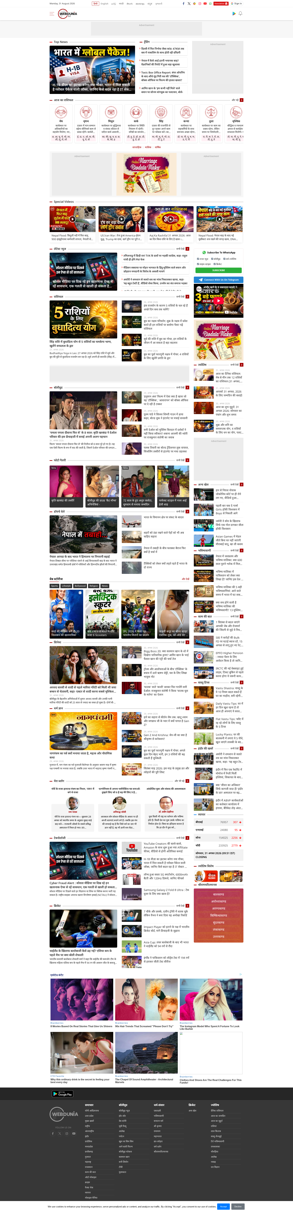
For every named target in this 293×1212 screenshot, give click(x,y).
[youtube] (205, 3)
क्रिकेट (57, 906)
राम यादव (73, 811)
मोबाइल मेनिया (91, 1197)
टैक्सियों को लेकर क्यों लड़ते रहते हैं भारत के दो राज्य (165, 565)
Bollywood (80, 586)
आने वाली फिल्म (126, 1146)
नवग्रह (213, 1161)
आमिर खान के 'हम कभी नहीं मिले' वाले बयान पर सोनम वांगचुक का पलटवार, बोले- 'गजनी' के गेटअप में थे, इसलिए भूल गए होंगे (162, 92)
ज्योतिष (202, 365)
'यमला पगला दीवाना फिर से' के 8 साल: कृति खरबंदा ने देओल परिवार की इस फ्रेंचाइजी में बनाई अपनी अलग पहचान (83, 435)
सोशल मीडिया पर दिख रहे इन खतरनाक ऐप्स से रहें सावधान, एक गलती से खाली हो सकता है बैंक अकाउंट (83, 283)
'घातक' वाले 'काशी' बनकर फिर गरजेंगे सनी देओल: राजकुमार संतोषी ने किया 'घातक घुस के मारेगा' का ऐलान (166, 690)
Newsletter (219, 3)
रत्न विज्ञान (215, 1166)
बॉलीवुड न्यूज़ (124, 1110)
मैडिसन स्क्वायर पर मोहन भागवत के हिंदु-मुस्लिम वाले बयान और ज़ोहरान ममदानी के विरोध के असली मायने (154, 269)
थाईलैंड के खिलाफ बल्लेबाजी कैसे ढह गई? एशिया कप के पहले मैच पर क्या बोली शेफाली (81, 953)
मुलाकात (122, 1172)
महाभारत (158, 1136)
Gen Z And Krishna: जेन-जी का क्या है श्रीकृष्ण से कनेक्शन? (165, 737)
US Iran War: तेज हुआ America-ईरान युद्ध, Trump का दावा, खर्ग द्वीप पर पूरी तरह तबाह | (121, 237)
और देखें (185, 579)
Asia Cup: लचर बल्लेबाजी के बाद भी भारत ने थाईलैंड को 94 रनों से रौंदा (166, 944)
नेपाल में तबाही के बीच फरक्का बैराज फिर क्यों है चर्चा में (165, 550)
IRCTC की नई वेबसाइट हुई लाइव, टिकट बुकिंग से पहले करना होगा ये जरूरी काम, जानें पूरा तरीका (229, 672)
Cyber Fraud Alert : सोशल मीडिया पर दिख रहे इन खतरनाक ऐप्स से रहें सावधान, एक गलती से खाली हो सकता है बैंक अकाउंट (83, 885)
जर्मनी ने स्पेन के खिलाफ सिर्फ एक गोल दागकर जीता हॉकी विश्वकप (229, 524)
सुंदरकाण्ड (218, 922)
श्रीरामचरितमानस (207, 885)
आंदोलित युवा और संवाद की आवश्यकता (166, 788)
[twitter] (189, 3)
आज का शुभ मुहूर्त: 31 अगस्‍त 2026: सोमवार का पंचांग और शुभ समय (229, 410)
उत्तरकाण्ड (218, 936)
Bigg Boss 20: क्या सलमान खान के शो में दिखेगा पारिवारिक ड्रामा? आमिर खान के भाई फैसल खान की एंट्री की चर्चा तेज (166, 655)
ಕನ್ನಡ (150, 3)
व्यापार (201, 814)
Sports (54, 586)
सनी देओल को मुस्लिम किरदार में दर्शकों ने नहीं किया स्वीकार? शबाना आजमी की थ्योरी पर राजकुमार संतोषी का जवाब (166, 433)
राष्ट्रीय (87, 1126)
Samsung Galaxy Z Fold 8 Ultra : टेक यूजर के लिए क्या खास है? (166, 892)
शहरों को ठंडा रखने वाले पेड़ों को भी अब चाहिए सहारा (164, 534)
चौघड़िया (214, 1151)
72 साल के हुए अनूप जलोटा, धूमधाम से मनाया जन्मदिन (137, 502)
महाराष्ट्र (88, 1161)
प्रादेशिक (88, 1141)
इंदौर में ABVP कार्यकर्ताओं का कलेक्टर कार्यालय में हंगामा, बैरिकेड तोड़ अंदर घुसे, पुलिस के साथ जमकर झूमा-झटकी (229, 804)
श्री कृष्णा (158, 1126)
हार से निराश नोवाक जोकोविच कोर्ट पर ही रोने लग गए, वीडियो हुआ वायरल (228, 494)
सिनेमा (53, 468)
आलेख (122, 1131)
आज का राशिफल (63, 100)
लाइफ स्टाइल (205, 264)
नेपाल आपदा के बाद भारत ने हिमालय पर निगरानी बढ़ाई (80, 557)
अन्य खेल (203, 484)
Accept (223, 1206)
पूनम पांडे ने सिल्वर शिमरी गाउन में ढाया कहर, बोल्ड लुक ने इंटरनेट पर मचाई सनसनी (166, 416)
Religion (94, 586)
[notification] (240, 13)
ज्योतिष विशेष (206, 866)
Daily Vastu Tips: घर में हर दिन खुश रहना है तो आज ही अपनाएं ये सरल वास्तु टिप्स (229, 707)
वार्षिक (158, 147)
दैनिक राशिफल (217, 1110)
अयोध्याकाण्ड (218, 901)
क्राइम (87, 1182)
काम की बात (205, 616)
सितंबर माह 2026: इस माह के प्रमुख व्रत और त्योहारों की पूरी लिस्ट (166, 770)
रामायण (157, 1131)
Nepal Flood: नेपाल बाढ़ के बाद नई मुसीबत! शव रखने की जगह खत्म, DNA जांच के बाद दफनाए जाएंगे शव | (217, 237)
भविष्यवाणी (204, 550)
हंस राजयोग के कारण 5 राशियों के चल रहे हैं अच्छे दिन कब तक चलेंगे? (166, 307)
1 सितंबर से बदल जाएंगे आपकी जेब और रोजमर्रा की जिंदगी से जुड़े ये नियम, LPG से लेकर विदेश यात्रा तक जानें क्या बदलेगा (229, 626)
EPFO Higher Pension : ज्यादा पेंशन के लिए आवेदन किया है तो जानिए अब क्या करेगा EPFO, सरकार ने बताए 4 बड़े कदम (229, 657)
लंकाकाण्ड (218, 929)
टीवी (121, 1166)
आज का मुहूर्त (216, 1120)
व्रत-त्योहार (158, 1141)
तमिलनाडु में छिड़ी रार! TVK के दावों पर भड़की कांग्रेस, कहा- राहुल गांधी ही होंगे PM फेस (155, 257)
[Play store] (234, 13)
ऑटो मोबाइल (90, 1177)
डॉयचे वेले (59, 512)
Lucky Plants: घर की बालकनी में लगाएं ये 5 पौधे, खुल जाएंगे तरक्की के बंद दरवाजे (229, 738)
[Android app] (62, 1094)
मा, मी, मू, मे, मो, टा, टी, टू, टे (161, 138)
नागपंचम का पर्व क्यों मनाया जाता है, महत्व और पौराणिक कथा (81, 755)
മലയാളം (140, 3)
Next (132, 69)
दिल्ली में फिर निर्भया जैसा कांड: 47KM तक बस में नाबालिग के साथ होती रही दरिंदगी (162, 50)
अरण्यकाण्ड (218, 908)
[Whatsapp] (210, 3)
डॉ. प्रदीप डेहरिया (166, 811)
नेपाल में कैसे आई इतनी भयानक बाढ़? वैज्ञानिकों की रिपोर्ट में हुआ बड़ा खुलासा (160, 62)
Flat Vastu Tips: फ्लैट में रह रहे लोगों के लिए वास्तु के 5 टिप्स (229, 722)
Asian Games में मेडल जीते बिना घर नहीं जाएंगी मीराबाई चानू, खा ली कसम (229, 540)
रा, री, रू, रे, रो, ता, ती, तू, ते (211, 138)
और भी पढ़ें (179, 781)
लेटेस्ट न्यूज (60, 249)
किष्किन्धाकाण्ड (218, 915)
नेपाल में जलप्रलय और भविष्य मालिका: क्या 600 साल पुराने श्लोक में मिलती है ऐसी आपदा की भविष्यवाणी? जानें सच (229, 560)
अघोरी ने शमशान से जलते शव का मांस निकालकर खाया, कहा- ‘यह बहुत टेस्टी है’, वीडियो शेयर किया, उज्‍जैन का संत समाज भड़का (155, 281)
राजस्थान (88, 1166)
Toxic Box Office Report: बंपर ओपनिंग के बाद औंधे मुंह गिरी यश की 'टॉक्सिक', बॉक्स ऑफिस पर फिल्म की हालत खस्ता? (163, 76)
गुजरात (88, 1156)
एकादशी (157, 1110)
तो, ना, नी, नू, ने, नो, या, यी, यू (236, 138)
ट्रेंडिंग (147, 42)
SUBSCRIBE (218, 270)
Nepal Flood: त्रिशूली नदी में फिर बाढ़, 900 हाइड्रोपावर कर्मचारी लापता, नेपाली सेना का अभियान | (72, 237)
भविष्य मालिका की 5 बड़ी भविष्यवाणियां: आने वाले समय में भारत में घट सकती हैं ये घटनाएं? (229, 591)
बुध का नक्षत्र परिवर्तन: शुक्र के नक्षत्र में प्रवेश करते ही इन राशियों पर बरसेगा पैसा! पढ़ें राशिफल (165, 324)
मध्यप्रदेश (89, 1146)
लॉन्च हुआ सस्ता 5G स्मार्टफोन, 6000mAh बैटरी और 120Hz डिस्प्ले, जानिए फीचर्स (166, 876)
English (104, 3)
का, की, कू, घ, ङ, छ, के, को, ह (111, 138)
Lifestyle (66, 586)
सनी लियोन (123, 1161)
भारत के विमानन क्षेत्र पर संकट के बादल (164, 517)
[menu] (53, 14)
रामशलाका (215, 1146)
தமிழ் (113, 3)
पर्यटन (121, 1136)
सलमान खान (124, 1156)
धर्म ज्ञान (58, 708)
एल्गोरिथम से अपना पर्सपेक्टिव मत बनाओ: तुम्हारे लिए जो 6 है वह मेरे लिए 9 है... (119, 790)
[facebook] (183, 3)
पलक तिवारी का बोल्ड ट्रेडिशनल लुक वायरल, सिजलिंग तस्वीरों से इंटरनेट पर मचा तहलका (166, 449)
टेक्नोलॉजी (59, 838)
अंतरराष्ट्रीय (89, 1131)
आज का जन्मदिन (218, 1115)
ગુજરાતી (158, 3)
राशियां (214, 1126)
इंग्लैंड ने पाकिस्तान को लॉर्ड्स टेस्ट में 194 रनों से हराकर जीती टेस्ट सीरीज (166, 959)
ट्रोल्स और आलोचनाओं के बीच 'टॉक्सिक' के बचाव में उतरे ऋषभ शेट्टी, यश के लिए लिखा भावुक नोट (165, 672)
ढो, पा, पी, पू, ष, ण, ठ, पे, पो (186, 138)
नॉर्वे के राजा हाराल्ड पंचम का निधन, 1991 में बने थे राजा (72, 790)
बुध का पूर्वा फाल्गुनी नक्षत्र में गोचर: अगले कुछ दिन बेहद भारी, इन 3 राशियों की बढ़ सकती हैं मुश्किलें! (164, 754)
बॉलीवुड (58, 387)
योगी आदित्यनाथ (92, 1110)
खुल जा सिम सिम (126, 1141)
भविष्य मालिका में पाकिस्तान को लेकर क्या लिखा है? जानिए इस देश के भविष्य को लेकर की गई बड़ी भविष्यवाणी (229, 575)
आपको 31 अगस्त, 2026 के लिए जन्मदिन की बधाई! (229, 393)
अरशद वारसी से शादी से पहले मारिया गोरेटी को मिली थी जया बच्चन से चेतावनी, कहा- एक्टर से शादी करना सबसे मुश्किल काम (83, 689)
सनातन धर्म (158, 1120)
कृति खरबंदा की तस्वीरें (62, 500)
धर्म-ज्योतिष (231, 258)
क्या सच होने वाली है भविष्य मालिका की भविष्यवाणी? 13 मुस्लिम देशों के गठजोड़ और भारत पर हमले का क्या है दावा (229, 606)
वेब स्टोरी (122, 1120)
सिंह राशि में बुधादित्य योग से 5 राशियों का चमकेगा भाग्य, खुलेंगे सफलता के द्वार (81, 344)
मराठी (121, 3)
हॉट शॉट (122, 1115)
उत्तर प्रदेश (89, 1115)
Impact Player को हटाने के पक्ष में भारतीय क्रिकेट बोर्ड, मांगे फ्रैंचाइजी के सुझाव (166, 928)
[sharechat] (194, 3)
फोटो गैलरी (60, 460)
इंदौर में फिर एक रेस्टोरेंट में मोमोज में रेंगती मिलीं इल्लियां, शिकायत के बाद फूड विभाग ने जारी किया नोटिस (229, 773)
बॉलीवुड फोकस (125, 1151)
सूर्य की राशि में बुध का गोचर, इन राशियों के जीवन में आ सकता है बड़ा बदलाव (165, 340)
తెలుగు (130, 3)
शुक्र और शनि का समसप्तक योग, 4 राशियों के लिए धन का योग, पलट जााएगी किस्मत (228, 428)
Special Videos (64, 202)
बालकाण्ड (218, 894)
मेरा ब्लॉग (59, 781)
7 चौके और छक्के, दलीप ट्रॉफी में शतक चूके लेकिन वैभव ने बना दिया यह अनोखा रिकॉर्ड (166, 913)
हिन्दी (96, 3)
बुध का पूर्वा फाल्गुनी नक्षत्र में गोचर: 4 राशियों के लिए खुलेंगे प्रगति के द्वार (166, 356)
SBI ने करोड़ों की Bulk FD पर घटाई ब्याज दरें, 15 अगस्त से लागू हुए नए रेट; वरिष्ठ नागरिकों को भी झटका (229, 641)
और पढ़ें (235, 100)
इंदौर (87, 1136)
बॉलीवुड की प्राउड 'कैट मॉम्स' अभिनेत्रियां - (101, 502)
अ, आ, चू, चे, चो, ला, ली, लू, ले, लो (61, 138)
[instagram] (199, 3)
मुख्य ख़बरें (89, 1120)
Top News (61, 42)
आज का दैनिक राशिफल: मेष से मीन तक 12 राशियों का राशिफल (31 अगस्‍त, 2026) (229, 377)
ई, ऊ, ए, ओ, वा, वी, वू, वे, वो (86, 138)
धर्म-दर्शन (157, 1146)
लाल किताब (216, 1131)
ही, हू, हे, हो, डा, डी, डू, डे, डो (136, 138)
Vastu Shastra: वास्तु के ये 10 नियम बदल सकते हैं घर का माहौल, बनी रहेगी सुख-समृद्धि (229, 692)
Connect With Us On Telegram (221, 279)
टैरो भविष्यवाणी (217, 1141)
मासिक (148, 147)
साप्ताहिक (136, 147)
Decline (238, 1206)
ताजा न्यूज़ (204, 258)
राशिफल (58, 297)
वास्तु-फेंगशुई (216, 1136)
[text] (73, 219)
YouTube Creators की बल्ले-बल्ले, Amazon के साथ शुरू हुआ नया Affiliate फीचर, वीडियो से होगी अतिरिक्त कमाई (166, 847)
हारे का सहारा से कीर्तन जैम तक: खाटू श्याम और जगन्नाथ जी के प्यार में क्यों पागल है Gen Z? (166, 721)
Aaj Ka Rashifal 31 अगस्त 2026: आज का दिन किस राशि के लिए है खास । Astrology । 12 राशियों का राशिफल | (170, 237)
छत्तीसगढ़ (89, 1151)
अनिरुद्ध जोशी (119, 811)
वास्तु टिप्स (204, 682)
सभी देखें (180, 248)
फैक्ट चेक (89, 1187)
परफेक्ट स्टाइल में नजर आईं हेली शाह (172, 502)
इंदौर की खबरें (205, 748)
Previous (52, 69)
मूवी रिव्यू (122, 1126)
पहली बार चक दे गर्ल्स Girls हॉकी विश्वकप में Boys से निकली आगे (228, 509)
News (105, 586)
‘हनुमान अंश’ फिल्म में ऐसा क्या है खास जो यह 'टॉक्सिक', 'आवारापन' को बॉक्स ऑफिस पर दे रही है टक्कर (166, 400)
